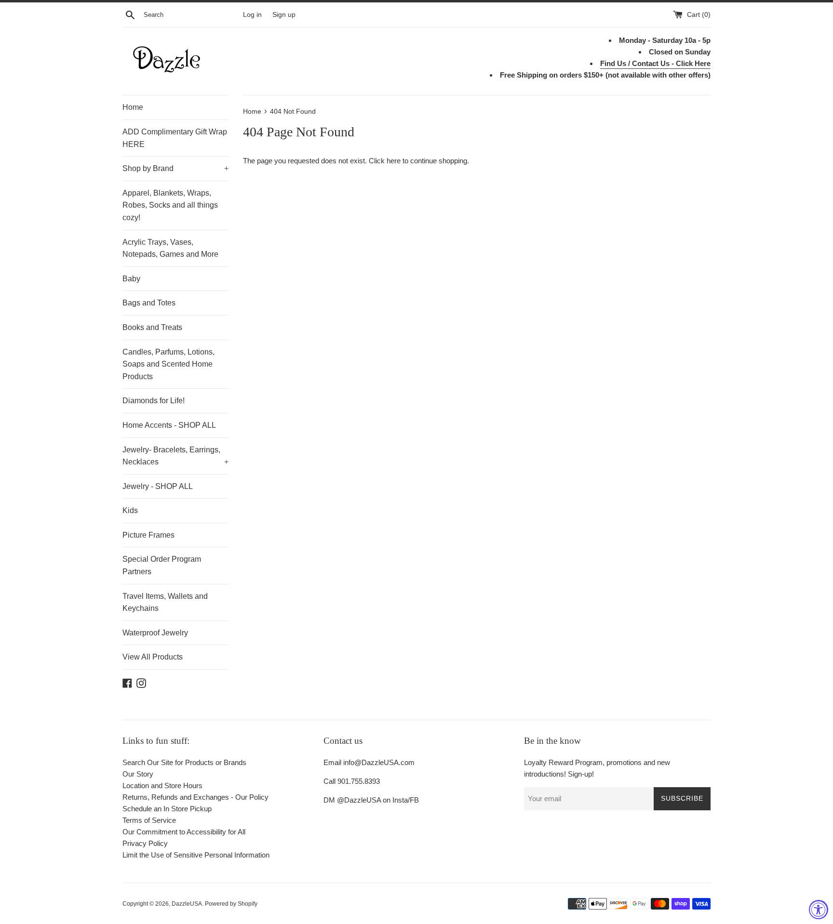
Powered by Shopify (231, 903)
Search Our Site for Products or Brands (184, 762)
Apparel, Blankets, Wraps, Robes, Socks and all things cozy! (170, 205)
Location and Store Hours (162, 785)
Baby (131, 279)
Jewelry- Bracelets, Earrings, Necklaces (175, 456)
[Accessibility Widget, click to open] (818, 909)
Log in (252, 14)
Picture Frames (148, 535)
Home (132, 107)
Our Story (137, 774)
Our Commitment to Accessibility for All (183, 832)
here (394, 161)
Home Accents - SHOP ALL (169, 425)
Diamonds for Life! (153, 400)
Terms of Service (149, 820)
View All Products (152, 657)
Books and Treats (152, 327)
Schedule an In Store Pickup (167, 809)
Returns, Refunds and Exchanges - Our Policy (195, 797)
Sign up (284, 14)
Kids (130, 510)
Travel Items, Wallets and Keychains (165, 602)
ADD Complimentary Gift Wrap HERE (174, 138)
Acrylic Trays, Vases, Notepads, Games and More (170, 248)
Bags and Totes (148, 303)
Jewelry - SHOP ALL (157, 486)
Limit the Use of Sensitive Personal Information (195, 855)
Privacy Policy (145, 843)
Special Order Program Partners (161, 565)
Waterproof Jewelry (155, 633)
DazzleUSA (187, 903)
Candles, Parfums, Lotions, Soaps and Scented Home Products (168, 364)
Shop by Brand (175, 168)
